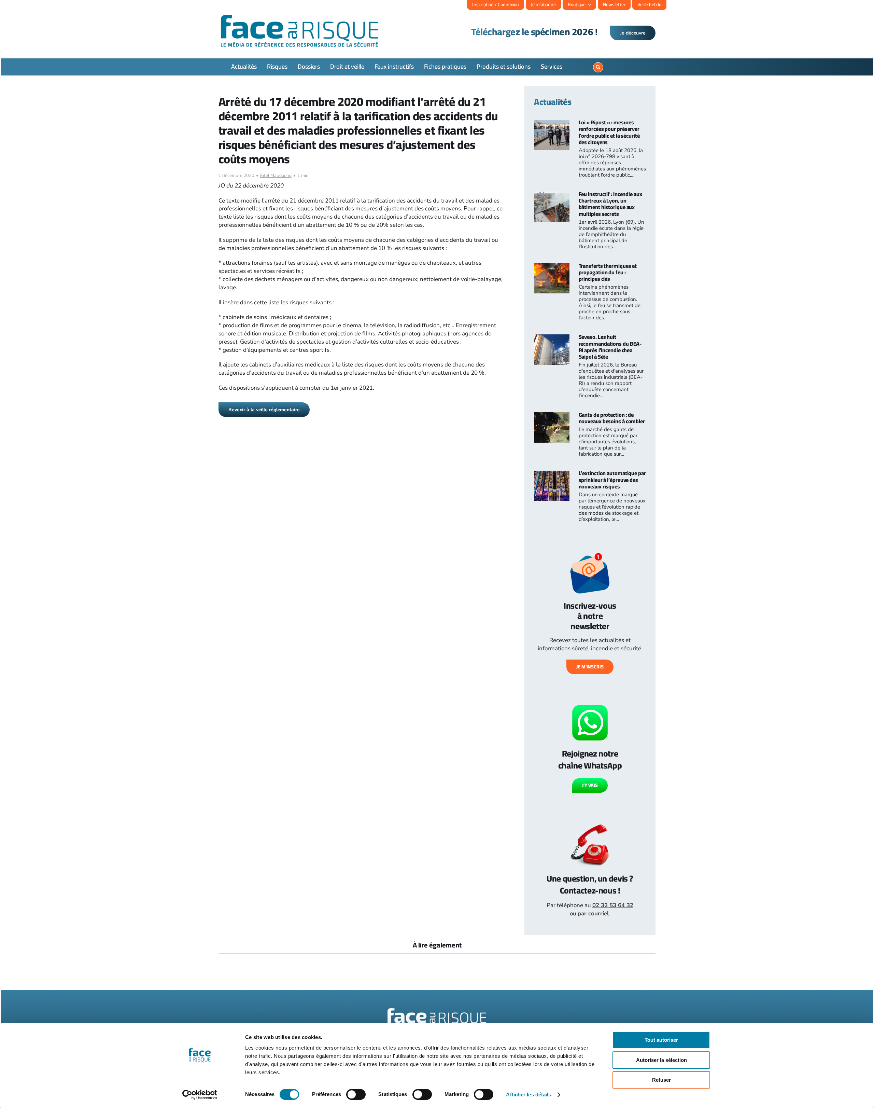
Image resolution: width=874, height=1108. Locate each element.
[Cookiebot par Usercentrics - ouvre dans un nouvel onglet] (200, 1095)
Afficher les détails (528, 1094)
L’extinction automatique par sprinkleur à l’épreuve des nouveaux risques (612, 479)
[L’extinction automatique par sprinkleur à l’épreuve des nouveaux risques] (551, 475)
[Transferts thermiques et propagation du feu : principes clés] (551, 267)
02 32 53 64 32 (612, 905)
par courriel (593, 913)
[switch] (356, 1094)
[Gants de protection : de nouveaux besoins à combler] (551, 416)
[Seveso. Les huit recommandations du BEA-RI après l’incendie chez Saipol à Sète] (551, 338)
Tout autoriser (661, 1040)
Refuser (661, 1080)
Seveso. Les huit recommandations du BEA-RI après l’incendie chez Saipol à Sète (610, 347)
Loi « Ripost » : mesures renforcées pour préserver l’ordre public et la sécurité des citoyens (609, 132)
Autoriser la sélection (661, 1060)
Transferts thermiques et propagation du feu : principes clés (608, 272)
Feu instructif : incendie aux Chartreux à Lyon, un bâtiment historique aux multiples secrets (610, 204)
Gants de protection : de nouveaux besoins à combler (612, 418)
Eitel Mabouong (276, 175)
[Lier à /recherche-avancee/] (598, 67)
